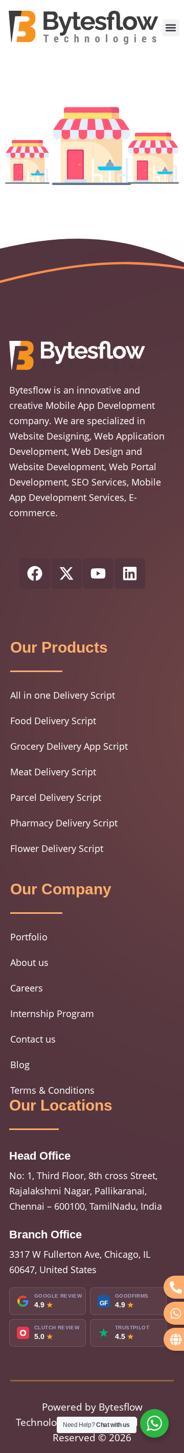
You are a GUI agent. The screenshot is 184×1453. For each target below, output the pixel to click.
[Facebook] (34, 573)
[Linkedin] (129, 573)
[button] (171, 27)
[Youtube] (98, 573)
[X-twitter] (66, 573)
